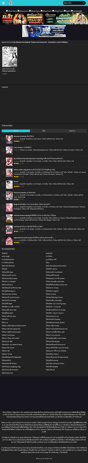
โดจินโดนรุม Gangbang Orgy (11, 367)
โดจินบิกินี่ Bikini (7, 304)
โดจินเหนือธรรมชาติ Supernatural (57, 357)
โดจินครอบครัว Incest (9, 275)
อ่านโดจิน (45, 161)
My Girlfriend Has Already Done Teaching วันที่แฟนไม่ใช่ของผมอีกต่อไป (38, 159)
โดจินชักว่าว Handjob (9, 281)
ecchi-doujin (37, 139)
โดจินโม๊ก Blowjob (52, 367)
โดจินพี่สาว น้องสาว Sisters (55, 313)
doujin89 (22, 139)
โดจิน (50, 161)
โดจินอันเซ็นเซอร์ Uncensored (55, 344)
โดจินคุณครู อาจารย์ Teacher (55, 278)
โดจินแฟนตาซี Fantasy (37, 209)
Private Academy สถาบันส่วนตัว (25, 193)
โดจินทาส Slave (51, 294)
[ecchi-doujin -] (10, 4)
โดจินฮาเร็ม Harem (69, 150)
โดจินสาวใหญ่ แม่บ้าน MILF (10, 338)
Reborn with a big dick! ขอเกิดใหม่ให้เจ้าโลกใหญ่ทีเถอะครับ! (34, 170)
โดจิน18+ (70, 172)
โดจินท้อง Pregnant (52, 291)
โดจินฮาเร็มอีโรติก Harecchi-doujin (57, 348)
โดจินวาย (70, 240)
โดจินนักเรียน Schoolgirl (21, 174)
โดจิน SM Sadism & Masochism (56, 266)
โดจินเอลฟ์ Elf (6, 360)
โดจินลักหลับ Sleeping (53, 319)
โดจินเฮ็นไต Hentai (52, 360)
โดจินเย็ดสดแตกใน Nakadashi (11, 357)
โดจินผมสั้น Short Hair (9, 310)
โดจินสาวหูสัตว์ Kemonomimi (11, 332)
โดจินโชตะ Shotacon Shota (55, 363)
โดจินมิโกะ (5, 319)
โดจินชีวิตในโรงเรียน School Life (56, 285)
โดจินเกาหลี (59, 139)
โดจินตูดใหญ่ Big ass (9, 291)
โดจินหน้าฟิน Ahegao (44, 220)
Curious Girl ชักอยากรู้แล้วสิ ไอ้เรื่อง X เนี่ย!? (28, 226)
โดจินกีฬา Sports (51, 269)
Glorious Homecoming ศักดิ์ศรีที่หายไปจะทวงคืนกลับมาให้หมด (35, 215)
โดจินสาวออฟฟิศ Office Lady (55, 332)
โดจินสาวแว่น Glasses (53, 335)
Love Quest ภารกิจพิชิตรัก (23, 147)
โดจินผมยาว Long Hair (53, 307)
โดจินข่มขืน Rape (7, 272)
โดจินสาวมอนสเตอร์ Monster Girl (56, 329)
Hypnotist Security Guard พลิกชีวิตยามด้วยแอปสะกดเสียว (33, 238)
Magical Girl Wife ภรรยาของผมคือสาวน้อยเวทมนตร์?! (32, 204)
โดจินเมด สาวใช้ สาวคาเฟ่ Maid (56, 351)
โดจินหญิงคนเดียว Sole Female (56, 338)
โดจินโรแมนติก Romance (10, 370)
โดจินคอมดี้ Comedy (52, 275)
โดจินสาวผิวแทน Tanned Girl (11, 329)
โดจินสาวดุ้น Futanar (52, 326)
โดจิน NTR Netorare (8, 266)
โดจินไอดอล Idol (7, 373)
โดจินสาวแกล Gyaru (8, 335)
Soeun (16, 181)
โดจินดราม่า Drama (26, 150)
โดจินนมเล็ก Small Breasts (11, 297)
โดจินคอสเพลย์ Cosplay (9, 278)
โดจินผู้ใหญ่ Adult (7, 313)
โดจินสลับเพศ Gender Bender (55, 322)
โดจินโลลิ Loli (50, 370)
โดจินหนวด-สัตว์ (7, 341)
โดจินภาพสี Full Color (48, 139)
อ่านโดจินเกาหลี (58, 172)
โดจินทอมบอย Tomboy (9, 294)
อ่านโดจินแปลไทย (31, 240)
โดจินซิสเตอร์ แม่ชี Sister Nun (11, 288)
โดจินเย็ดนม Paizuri (52, 354)
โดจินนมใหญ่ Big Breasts (40, 150)
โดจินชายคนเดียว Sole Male (55, 281)
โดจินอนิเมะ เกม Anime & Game (12, 344)
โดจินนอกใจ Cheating (9, 300)
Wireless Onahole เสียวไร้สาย (24, 136)
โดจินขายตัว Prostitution (54, 272)
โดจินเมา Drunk (7, 354)
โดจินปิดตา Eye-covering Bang (56, 304)
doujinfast (29, 139)
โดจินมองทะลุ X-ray (52, 316)
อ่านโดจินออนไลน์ (46, 172)
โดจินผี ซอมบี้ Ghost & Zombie (56, 310)
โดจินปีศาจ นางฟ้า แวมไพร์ (10, 307)
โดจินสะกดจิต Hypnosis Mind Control (14, 326)
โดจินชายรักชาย (47, 240)
